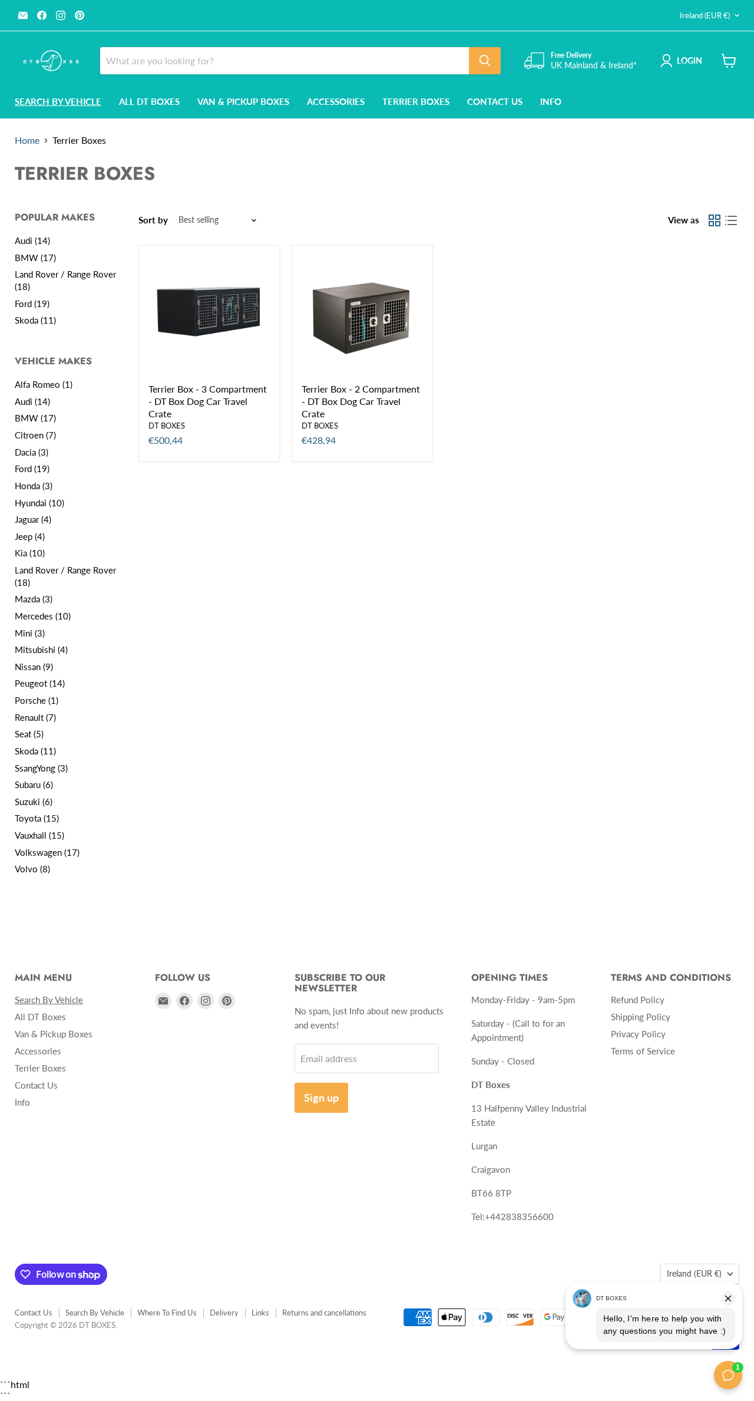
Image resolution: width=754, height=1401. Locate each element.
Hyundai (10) (39, 502)
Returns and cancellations (324, 1312)
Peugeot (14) (40, 683)
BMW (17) (35, 257)
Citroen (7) (35, 435)
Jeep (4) (30, 536)
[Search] (485, 60)
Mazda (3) (33, 599)
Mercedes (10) (43, 616)
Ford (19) (32, 303)
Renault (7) (35, 717)
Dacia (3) (31, 452)
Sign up (321, 1097)
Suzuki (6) (33, 801)
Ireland (705, 15)
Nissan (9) (34, 666)
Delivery (224, 1312)
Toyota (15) (37, 818)
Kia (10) (30, 553)
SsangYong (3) (41, 768)
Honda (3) (33, 485)
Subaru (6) (34, 784)
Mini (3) (30, 633)
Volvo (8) (32, 868)
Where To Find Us (167, 1312)
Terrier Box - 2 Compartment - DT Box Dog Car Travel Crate (361, 401)
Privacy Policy (638, 1034)
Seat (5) (29, 733)
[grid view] (714, 220)
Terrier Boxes (415, 101)
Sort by (153, 220)
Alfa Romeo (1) (43, 384)
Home (27, 140)
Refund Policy (637, 999)
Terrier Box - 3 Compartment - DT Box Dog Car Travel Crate (207, 401)
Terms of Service (643, 1051)
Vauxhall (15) (39, 835)
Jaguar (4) (33, 519)
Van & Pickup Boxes (243, 101)
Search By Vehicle (94, 1312)
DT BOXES (166, 425)
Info (550, 101)
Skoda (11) (35, 320)
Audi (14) (32, 240)
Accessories (336, 101)
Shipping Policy (640, 1016)
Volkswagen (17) (47, 852)
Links (260, 1312)
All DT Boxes (149, 101)
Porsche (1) (36, 700)
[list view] (731, 220)
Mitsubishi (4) (41, 649)
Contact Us (494, 101)
